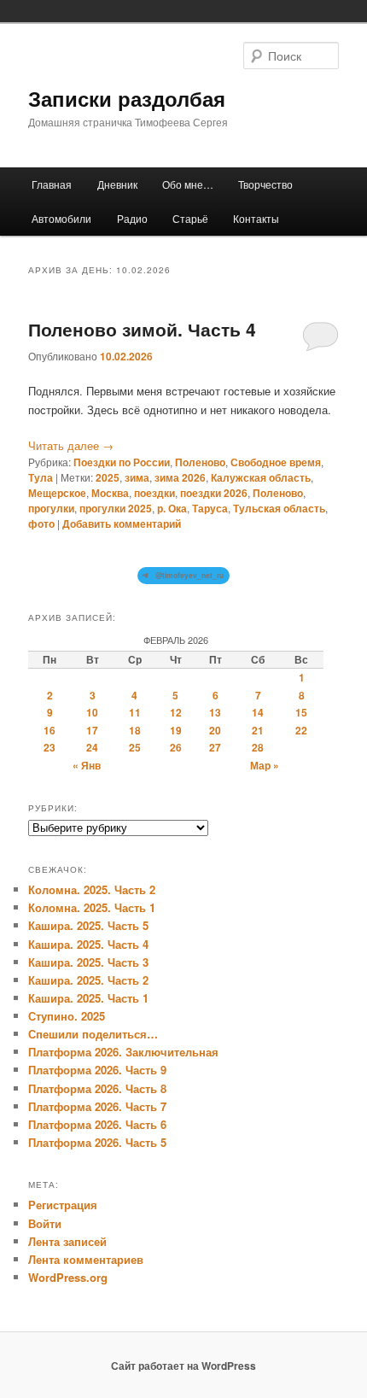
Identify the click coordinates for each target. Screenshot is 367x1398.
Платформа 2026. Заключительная (123, 1052)
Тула (40, 477)
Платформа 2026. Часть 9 (97, 1070)
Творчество (265, 184)
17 (92, 730)
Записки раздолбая (126, 98)
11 (135, 712)
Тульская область (279, 508)
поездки (154, 492)
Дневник (117, 184)
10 (92, 712)
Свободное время (275, 462)
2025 (107, 477)
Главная (52, 184)
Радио (132, 218)
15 (301, 712)
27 (215, 747)
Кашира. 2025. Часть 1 (88, 998)
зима (137, 477)
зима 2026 (180, 477)
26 (176, 747)
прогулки (51, 508)
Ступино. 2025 (66, 1016)
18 (135, 730)
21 (258, 730)
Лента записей (67, 1241)
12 (176, 712)
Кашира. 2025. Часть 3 (88, 962)
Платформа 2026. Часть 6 (97, 1124)
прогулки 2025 (115, 508)
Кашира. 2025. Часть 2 (88, 980)
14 (258, 712)
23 (49, 747)
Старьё (190, 218)
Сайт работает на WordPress (183, 1365)
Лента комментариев (85, 1259)
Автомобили (61, 218)
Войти (44, 1223)
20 (215, 730)
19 (176, 730)
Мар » (264, 765)
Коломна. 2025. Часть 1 (91, 907)
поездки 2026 (214, 492)
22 (301, 730)
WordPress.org (68, 1277)
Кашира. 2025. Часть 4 (88, 944)
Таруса (210, 508)
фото (41, 523)
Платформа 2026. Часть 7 (97, 1106)
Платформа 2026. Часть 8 (97, 1088)
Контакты (256, 218)
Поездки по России (121, 462)
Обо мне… (187, 184)
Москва (110, 492)
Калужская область (261, 477)
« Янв (87, 765)
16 (49, 730)
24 (92, 747)
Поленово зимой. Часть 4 (142, 329)
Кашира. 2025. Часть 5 (88, 925)
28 (258, 747)
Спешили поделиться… (93, 1034)
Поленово (200, 462)
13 (215, 712)
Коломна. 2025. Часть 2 (91, 889)
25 (135, 747)
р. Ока (172, 508)
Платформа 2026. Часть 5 (97, 1142)
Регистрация (62, 1204)
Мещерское (57, 492)
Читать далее (71, 445)
